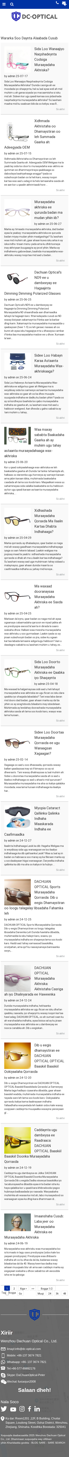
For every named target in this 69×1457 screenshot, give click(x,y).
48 (64, 1293)
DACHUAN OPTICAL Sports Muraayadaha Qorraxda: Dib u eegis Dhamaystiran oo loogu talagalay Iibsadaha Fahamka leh (34, 897)
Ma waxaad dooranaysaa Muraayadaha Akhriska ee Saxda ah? (48, 596)
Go (20, 1293)
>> (32, 1288)
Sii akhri (60, 109)
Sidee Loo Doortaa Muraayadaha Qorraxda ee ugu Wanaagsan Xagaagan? (49, 743)
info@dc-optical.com (28, 1348)
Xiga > (23, 1288)
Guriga (5, 30)
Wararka (20, 30)
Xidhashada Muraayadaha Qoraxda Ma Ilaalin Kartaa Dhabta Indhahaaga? (48, 521)
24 (49, 1293)
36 (57, 1293)
